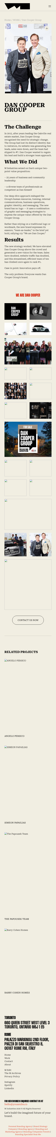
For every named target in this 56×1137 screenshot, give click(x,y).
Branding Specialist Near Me (28, 1134)
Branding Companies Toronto (36, 1132)
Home (7, 20)
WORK (16, 20)
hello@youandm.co (15, 1104)
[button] (47, 28)
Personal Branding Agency (20, 1126)
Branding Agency (26, 1129)
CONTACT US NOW (28, 620)
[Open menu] (50, 6)
